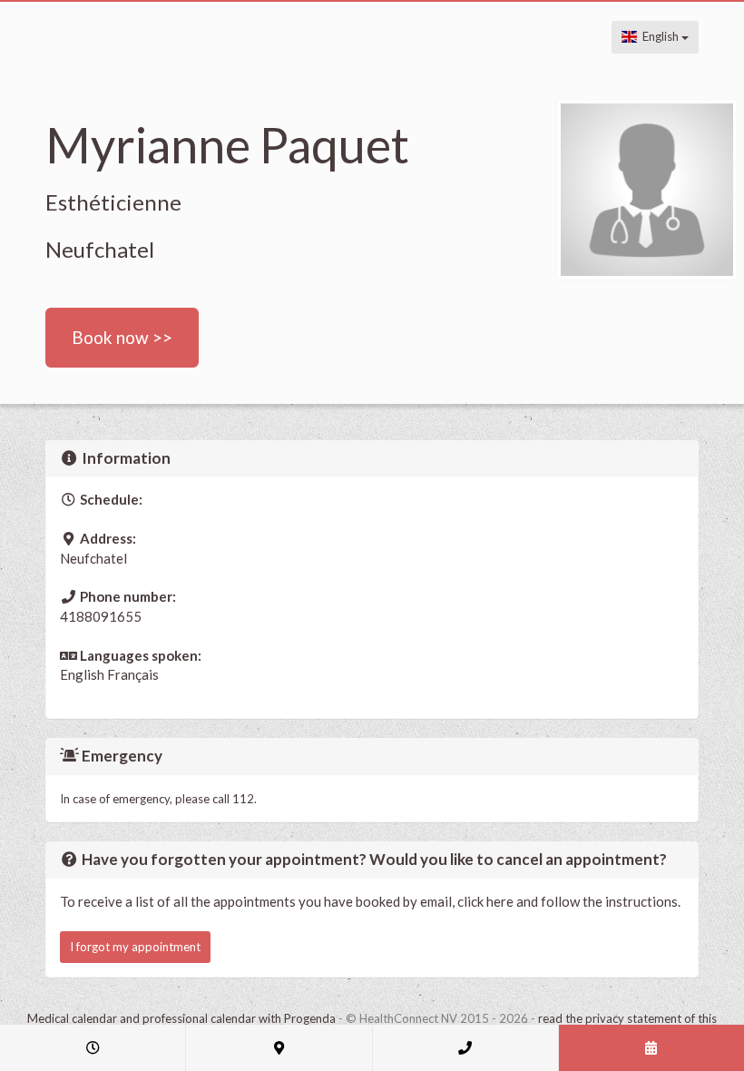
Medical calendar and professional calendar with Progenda (181, 1018)
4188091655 (101, 616)
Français (133, 674)
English (659, 36)
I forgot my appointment (135, 946)
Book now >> (122, 337)
